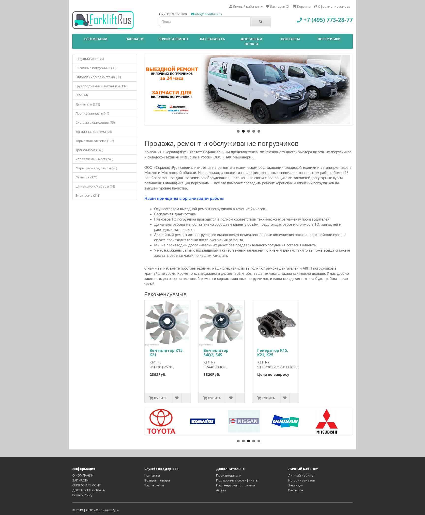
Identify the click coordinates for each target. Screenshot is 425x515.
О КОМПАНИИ (95, 39)
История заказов (301, 480)
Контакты (152, 475)
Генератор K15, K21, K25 (272, 353)
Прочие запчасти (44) (92, 113)
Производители (228, 475)
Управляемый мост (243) (94, 159)
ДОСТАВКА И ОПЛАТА (251, 41)
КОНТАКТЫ (290, 39)
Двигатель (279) (88, 104)
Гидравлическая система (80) (98, 77)
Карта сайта (154, 485)
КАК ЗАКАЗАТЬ (212, 39)
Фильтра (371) (86, 177)
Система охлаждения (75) (95, 122)
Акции (221, 490)
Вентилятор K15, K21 (167, 353)
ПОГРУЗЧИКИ (329, 39)
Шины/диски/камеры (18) (95, 186)
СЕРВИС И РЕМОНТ (173, 39)
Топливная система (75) (94, 131)
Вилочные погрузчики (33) (96, 68)
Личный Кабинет (301, 475)
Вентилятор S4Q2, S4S (215, 353)
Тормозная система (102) (95, 140)
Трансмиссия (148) (89, 150)
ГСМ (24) (82, 95)
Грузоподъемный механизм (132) (101, 86)
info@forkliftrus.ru (208, 14)
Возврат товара (157, 480)
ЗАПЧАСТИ (135, 39)
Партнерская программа (235, 485)
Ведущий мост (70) (90, 58)
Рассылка (295, 490)
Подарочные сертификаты (237, 480)
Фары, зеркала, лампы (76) (96, 168)
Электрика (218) (88, 195)
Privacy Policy (82, 495)
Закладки (295, 485)
